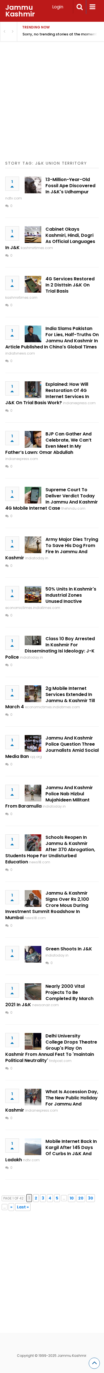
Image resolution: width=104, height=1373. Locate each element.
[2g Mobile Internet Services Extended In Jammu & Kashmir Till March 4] (33, 693)
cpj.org (36, 756)
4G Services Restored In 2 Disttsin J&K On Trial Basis (70, 285)
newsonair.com (45, 1005)
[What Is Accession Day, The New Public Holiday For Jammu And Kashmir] (33, 1097)
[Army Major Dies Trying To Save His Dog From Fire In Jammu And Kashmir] (33, 544)
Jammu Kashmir (20, 11)
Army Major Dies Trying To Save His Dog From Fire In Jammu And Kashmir (51, 548)
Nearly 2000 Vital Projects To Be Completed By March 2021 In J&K (49, 995)
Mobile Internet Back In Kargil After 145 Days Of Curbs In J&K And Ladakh (51, 1150)
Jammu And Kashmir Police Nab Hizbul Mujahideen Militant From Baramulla (49, 796)
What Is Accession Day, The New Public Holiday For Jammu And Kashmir (51, 1100)
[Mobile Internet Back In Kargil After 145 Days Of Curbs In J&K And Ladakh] (33, 1146)
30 (90, 1198)
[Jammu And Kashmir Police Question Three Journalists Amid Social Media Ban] (33, 743)
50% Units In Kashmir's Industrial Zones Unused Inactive (70, 595)
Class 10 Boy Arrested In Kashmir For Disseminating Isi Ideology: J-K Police (50, 647)
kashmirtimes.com (37, 247)
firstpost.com (60, 1060)
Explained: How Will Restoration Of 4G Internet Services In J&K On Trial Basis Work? (47, 393)
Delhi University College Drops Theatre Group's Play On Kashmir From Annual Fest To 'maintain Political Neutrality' (51, 1048)
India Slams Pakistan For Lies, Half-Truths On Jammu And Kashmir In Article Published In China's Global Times (52, 337)
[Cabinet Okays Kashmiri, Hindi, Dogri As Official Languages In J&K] (33, 234)
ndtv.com (13, 198)
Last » (23, 1207)
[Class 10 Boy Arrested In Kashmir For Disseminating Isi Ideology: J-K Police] (33, 640)
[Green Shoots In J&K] (33, 954)
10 (72, 1198)
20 (80, 1198)
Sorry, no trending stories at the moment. (60, 34)
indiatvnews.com (20, 353)
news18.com (39, 862)
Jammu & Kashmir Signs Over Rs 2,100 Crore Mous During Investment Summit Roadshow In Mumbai (47, 905)
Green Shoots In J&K (68, 949)
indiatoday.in (36, 558)
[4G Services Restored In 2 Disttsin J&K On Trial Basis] (33, 284)
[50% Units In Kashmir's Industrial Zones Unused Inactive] (33, 594)
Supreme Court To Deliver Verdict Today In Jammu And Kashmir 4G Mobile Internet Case (51, 498)
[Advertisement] (52, 107)
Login (57, 7)
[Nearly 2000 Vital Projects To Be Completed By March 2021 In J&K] (33, 991)
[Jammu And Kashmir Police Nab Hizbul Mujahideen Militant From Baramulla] (33, 793)
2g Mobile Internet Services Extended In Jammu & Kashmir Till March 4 (50, 697)
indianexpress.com (79, 403)
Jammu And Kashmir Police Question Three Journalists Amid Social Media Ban (52, 747)
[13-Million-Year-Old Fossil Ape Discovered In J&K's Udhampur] (33, 185)
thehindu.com (73, 508)
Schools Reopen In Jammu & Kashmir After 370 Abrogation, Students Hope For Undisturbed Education (50, 849)
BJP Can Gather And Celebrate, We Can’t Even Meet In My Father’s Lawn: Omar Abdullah (48, 443)
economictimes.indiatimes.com (32, 607)
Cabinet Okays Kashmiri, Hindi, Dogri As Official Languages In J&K (50, 238)
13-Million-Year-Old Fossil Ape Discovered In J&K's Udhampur (70, 185)
